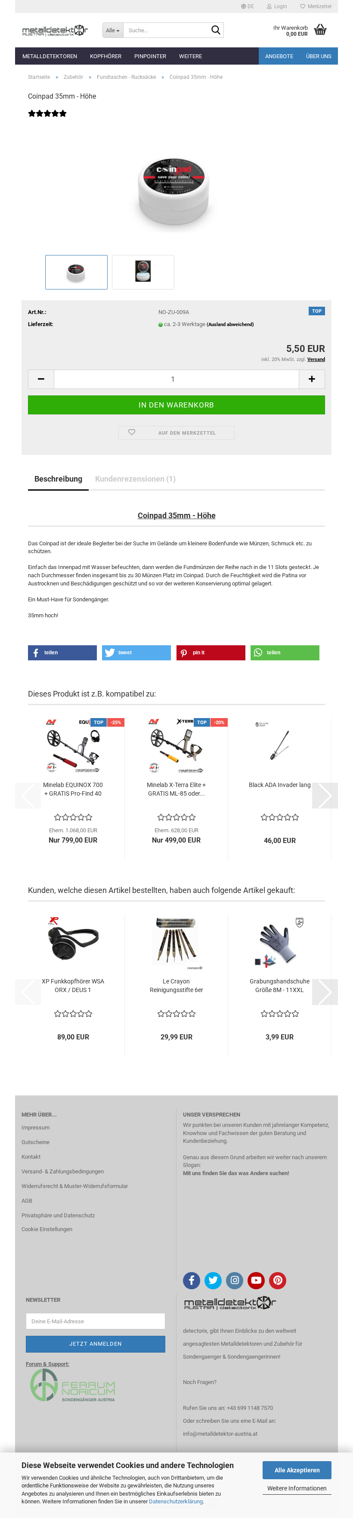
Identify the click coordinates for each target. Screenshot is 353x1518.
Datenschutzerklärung (176, 1501)
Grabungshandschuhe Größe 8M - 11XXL (280, 985)
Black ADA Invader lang (280, 784)
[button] (247, 6)
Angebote (279, 56)
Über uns (318, 56)
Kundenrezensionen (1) (135, 478)
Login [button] (279, 6)
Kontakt (31, 1157)
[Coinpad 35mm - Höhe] (176, 187)
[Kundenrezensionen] (47, 119)
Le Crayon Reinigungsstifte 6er (176, 985)
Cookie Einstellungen (47, 1229)
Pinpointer (150, 56)
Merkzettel (318, 6)
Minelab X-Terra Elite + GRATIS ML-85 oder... (176, 789)
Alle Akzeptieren (297, 1470)
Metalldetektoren (49, 56)
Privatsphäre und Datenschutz (58, 1215)
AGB (27, 1201)
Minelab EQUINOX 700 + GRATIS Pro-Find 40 (73, 789)
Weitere (190, 56)
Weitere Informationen (297, 1488)
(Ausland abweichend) (230, 324)
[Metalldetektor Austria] (56, 30)
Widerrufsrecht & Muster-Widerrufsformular (75, 1186)
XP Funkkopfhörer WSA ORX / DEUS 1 (73, 985)
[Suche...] (215, 30)
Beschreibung (58, 478)
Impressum (36, 1127)
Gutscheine (36, 1142)
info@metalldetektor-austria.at (220, 1434)
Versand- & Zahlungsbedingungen (63, 1171)
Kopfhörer (105, 56)
